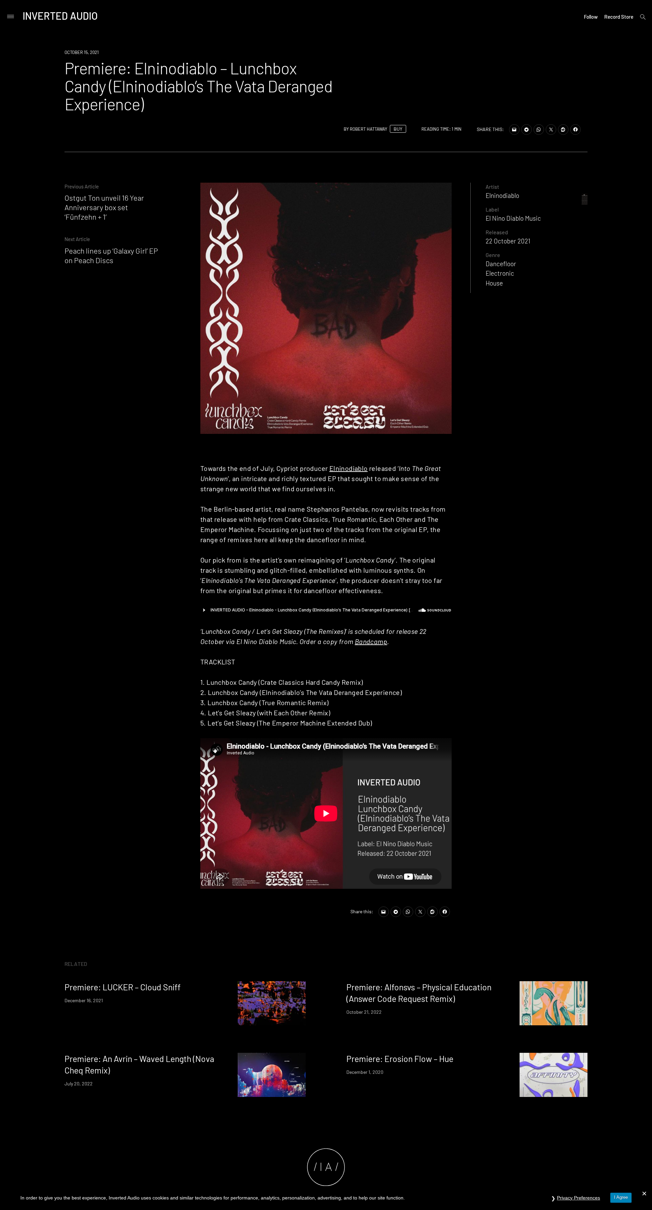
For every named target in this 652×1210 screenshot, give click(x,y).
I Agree (621, 1197)
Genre (493, 255)
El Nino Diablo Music (513, 218)
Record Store (618, 17)
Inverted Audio (60, 16)
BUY (398, 129)
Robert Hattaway (368, 129)
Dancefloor (501, 264)
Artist (492, 186)
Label (492, 209)
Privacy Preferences (578, 1197)
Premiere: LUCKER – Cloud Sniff (123, 987)
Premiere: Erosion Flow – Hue (399, 1058)
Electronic (500, 273)
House (494, 283)
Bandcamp (371, 641)
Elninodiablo (348, 468)
